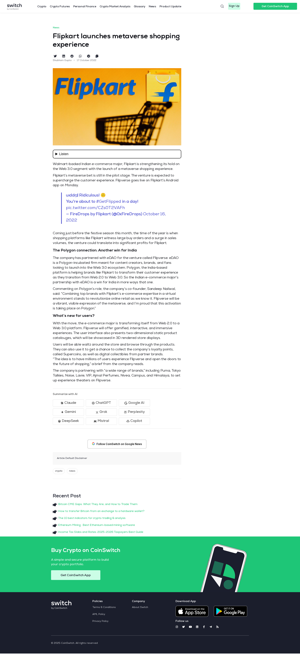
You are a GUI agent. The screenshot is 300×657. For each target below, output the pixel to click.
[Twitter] (183, 627)
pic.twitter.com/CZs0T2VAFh (95, 208)
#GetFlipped (108, 202)
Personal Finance (84, 6)
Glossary (139, 6)
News (152, 6)
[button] (234, 6)
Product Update (170, 6)
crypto (58, 471)
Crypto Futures (60, 6)
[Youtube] (190, 627)
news (72, 471)
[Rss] (217, 627)
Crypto (41, 6)
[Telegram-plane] (210, 627)
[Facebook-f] (204, 627)
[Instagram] (177, 627)
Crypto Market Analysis (115, 6)
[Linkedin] (197, 627)
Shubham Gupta (62, 60)
